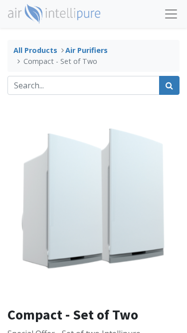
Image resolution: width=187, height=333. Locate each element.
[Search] (169, 85)
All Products (35, 50)
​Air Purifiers (86, 50)
